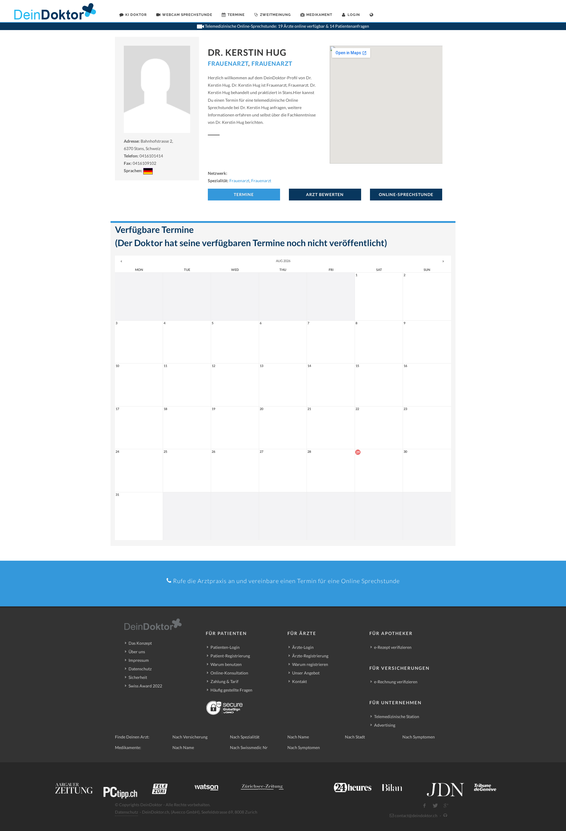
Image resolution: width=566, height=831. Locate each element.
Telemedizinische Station (396, 716)
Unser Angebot (306, 672)
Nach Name (298, 736)
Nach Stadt (355, 736)
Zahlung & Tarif (224, 681)
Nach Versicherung (190, 736)
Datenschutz (140, 668)
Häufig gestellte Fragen (231, 689)
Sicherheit (138, 677)
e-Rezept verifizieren (393, 647)
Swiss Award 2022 (145, 685)
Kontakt (299, 681)
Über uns (137, 651)
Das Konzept (140, 643)
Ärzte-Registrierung (310, 655)
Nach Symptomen (418, 736)
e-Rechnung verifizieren (395, 681)
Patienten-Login (225, 647)
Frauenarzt (228, 63)
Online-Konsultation (229, 672)
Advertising (384, 725)
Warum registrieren (310, 664)
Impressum (139, 660)
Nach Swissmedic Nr (249, 747)
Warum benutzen (226, 664)
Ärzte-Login (303, 647)
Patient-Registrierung (230, 655)
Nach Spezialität (244, 736)
